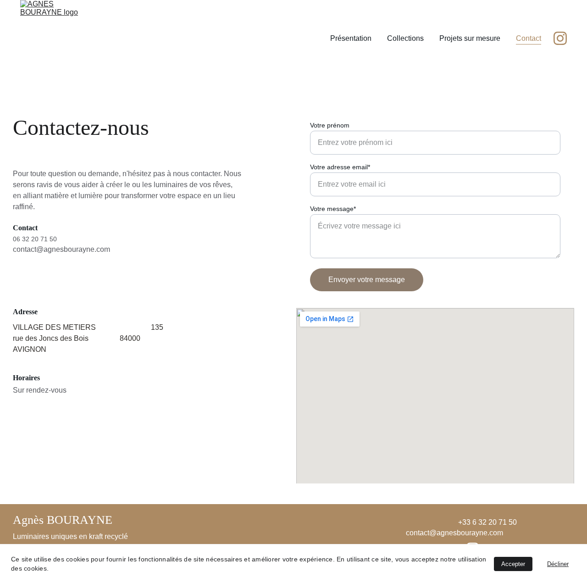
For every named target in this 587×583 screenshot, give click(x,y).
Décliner (558, 564)
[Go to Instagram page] (560, 38)
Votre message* (333, 208)
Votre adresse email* (340, 167)
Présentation (350, 38)
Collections (405, 38)
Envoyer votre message (366, 279)
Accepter (513, 564)
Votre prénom (329, 125)
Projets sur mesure (469, 38)
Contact (528, 38)
